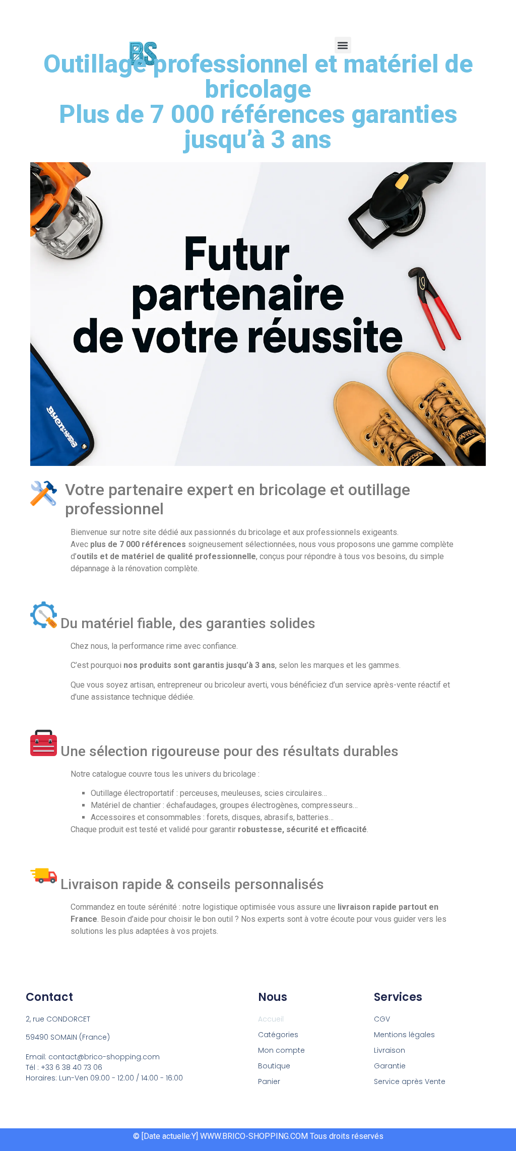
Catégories (278, 1035)
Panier (269, 1081)
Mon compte (281, 1050)
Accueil (271, 1019)
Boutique (274, 1066)
